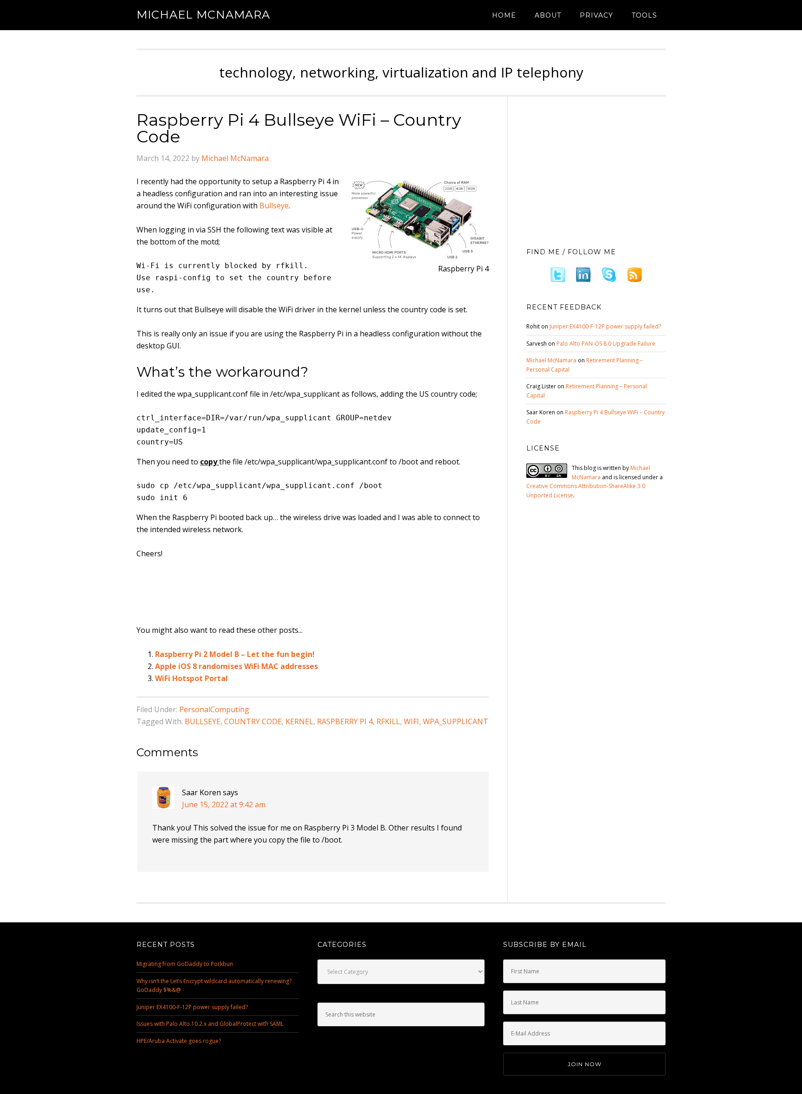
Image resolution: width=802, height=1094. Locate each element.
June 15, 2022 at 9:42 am (223, 804)
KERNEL (299, 721)
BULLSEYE (202, 721)
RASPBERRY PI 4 (345, 721)
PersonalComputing (214, 709)
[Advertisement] (305, 592)
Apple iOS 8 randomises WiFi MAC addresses (236, 666)
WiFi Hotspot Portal (191, 678)
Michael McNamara (203, 14)
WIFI (411, 721)
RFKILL (388, 721)
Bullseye (274, 205)
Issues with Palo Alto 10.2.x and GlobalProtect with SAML (210, 1024)
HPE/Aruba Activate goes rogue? (178, 1041)
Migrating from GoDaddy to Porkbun (184, 964)
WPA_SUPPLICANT (455, 721)
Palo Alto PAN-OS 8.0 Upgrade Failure (605, 344)
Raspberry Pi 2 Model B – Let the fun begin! (235, 654)
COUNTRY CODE (253, 721)
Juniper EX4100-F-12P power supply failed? (605, 326)
